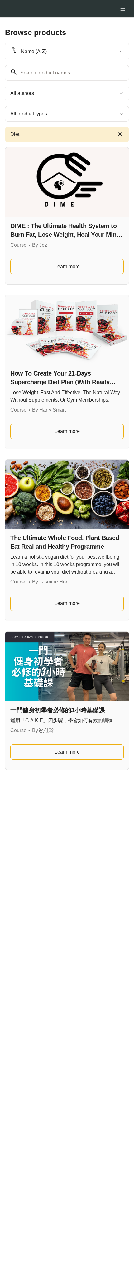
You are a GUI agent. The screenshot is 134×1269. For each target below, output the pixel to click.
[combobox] (67, 51)
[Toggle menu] (123, 8)
